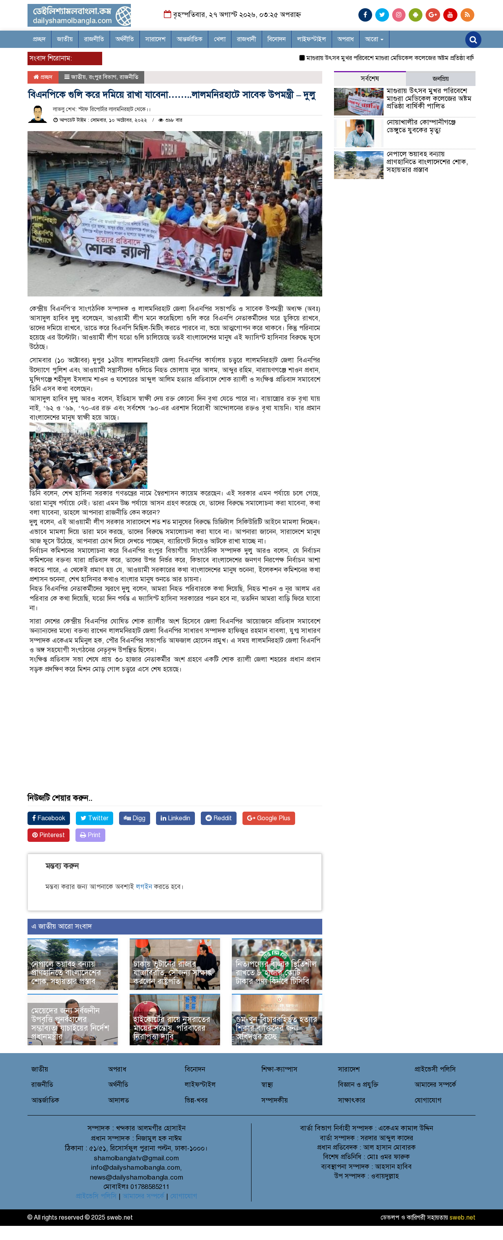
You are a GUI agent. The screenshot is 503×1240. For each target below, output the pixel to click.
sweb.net (462, 1218)
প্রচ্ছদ (39, 39)
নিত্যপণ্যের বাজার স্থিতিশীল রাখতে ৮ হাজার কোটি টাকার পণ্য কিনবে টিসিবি (276, 972)
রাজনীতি (94, 39)
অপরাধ (346, 39)
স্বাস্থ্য (267, 1085)
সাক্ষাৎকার (351, 1100)
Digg (138, 818)
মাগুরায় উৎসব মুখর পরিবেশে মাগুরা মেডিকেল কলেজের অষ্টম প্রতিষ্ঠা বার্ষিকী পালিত (386, 58)
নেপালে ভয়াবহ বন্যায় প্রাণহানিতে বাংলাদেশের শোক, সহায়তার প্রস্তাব (66, 972)
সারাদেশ (155, 39)
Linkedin (178, 818)
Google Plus (272, 818)
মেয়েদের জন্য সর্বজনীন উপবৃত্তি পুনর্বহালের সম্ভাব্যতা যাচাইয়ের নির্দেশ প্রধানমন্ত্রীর (70, 1024)
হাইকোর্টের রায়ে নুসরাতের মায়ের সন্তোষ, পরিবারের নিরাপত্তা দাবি (172, 1028)
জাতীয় (65, 39)
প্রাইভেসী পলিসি (435, 1069)
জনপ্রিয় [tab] (441, 79)
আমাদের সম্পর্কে (435, 1085)
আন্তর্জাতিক (189, 39)
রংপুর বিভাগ (102, 76)
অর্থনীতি (125, 39)
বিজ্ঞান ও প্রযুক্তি (358, 1085)
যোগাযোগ (428, 1100)
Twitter (97, 818)
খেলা (220, 39)
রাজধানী (246, 39)
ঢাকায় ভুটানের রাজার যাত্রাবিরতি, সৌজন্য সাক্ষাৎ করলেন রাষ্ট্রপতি (173, 972)
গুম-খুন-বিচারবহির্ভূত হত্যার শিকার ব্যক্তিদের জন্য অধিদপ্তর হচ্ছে (276, 1028)
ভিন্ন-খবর (196, 1100)
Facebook (50, 818)
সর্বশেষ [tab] (370, 79)
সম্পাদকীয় (274, 1100)
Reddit (222, 818)
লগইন (144, 887)
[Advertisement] (175, 739)
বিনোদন (277, 39)
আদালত (118, 1100)
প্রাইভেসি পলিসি (96, 1196)
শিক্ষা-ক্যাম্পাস (279, 1069)
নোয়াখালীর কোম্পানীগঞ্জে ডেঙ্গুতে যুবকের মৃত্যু (421, 126)
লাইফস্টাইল (311, 39)
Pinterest (51, 835)
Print (93, 835)
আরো (372, 39)
